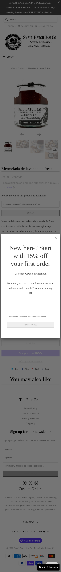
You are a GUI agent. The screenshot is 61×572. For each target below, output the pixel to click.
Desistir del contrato (48, 567)
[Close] (56, 238)
